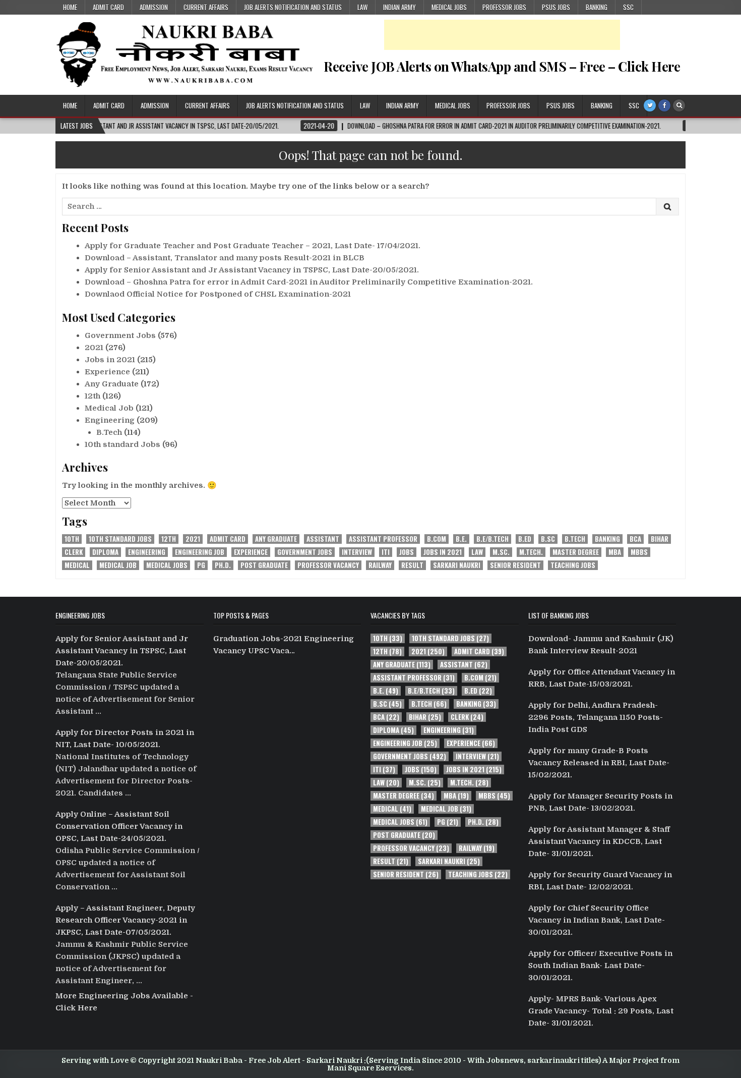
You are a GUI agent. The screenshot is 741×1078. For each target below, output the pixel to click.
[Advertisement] (502, 35)
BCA (635, 539)
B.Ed (524, 539)
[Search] (679, 105)
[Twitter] (650, 105)
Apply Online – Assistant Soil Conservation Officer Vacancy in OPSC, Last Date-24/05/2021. (118, 826)
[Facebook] (664, 105)
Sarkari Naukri (456, 565)
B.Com (436, 539)
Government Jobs (120, 335)
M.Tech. (531, 552)
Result (412, 565)
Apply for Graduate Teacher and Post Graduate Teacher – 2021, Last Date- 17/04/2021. (252, 245)
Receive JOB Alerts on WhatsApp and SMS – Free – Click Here (502, 66)
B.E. (461, 539)
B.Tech (109, 432)
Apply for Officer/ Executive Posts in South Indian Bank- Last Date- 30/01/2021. (600, 965)
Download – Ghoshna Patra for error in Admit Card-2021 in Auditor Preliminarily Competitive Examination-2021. (309, 282)
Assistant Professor (383, 539)
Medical (77, 565)
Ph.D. (223, 565)
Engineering (110, 420)
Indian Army (399, 7)
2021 (94, 347)
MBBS (639, 552)
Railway (380, 565)
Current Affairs (205, 7)
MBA (614, 552)
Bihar (659, 539)
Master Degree (575, 552)
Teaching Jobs (572, 565)
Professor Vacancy (328, 565)
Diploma (105, 552)
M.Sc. (501, 552)
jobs (406, 552)
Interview (357, 552)
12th (92, 396)
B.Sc (548, 539)
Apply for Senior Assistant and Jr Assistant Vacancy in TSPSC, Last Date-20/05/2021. (252, 269)
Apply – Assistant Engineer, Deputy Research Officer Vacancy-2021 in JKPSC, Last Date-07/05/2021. (125, 920)
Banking (596, 7)
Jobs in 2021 (110, 359)
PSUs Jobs (556, 7)
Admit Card (108, 7)
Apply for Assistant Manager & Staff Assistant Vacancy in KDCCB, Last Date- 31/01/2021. (599, 841)
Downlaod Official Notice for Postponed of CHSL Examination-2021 (218, 294)
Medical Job (109, 408)
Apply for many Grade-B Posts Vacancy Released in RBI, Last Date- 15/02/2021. (598, 762)
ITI (386, 552)
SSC (628, 7)
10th (72, 539)
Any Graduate (112, 383)
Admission (154, 7)
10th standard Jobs (122, 444)
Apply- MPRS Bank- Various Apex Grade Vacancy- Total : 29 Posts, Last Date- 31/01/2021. (600, 1011)
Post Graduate (264, 565)
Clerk (74, 552)
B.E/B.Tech (492, 539)
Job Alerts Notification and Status (293, 7)
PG (201, 565)
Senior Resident (515, 565)
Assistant (322, 539)
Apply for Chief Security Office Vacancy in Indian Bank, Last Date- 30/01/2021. (596, 920)
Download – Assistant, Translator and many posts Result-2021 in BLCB (224, 257)
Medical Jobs (449, 7)
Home (70, 7)
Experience (107, 371)
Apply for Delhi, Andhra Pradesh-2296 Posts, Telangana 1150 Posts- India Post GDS (595, 717)
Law (362, 7)
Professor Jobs (504, 7)
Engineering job (199, 552)
